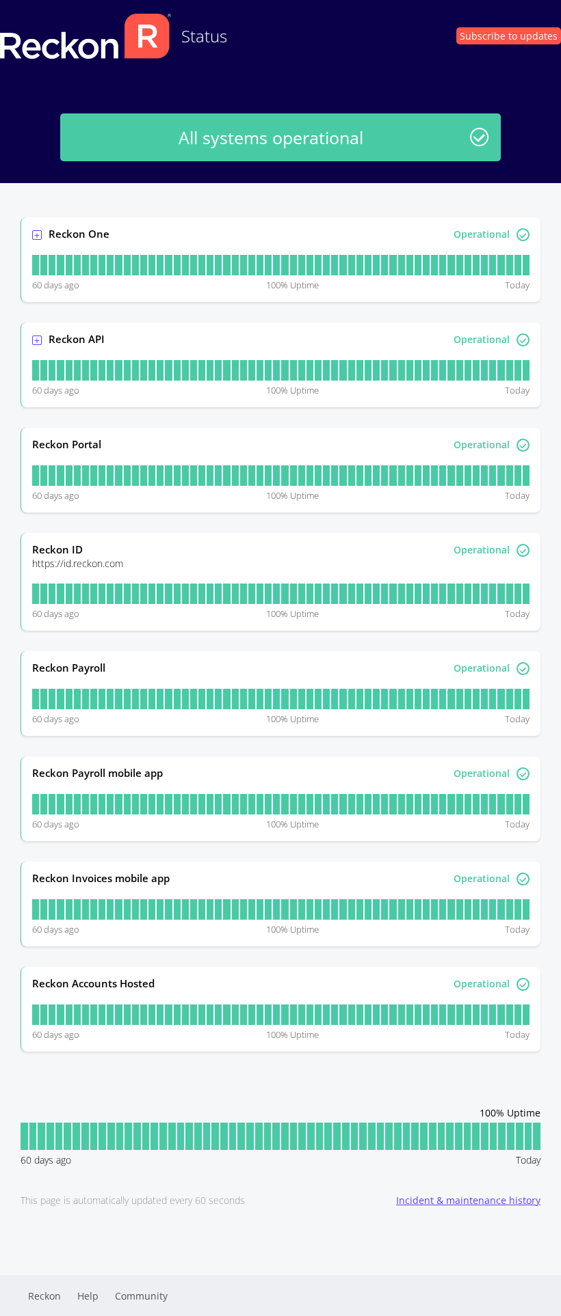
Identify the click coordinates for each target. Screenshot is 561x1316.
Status (204, 36)
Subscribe (509, 35)
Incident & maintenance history (468, 1200)
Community (141, 1295)
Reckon (44, 1295)
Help (88, 1295)
